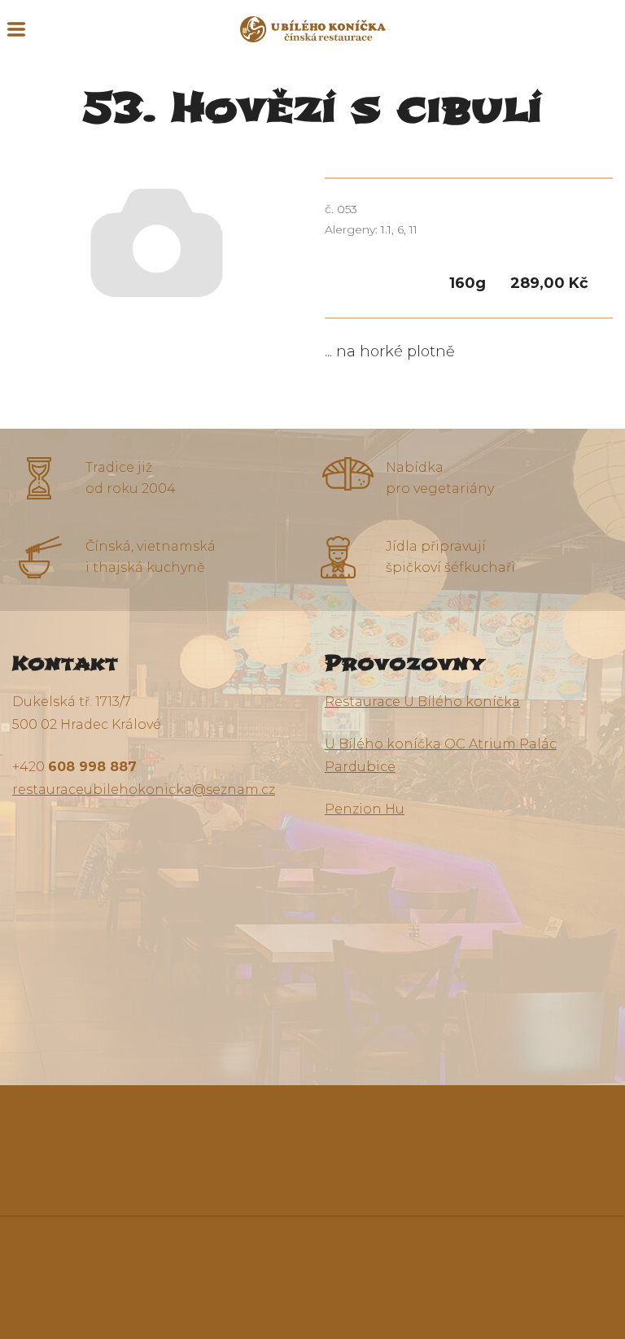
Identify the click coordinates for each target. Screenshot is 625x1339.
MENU (16, 29)
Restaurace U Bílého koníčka (422, 701)
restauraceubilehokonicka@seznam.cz (143, 789)
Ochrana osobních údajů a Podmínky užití (450, 1278)
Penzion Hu (364, 809)
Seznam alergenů (313, 1256)
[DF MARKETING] (369, 1301)
